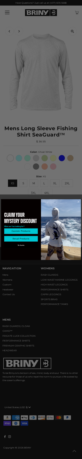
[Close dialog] (78, 202)
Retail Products (21, 239)
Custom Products (21, 231)
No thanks (21, 245)
